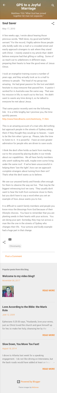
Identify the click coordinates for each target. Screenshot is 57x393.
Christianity (15, 246)
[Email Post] (10, 240)
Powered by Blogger (30, 381)
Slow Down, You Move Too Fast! (20, 344)
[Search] (53, 5)
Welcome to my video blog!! (18, 276)
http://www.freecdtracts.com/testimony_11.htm (25, 119)
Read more (49, 290)
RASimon (35, 387)
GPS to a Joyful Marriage (28, 6)
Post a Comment (13, 256)
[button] (53, 24)
